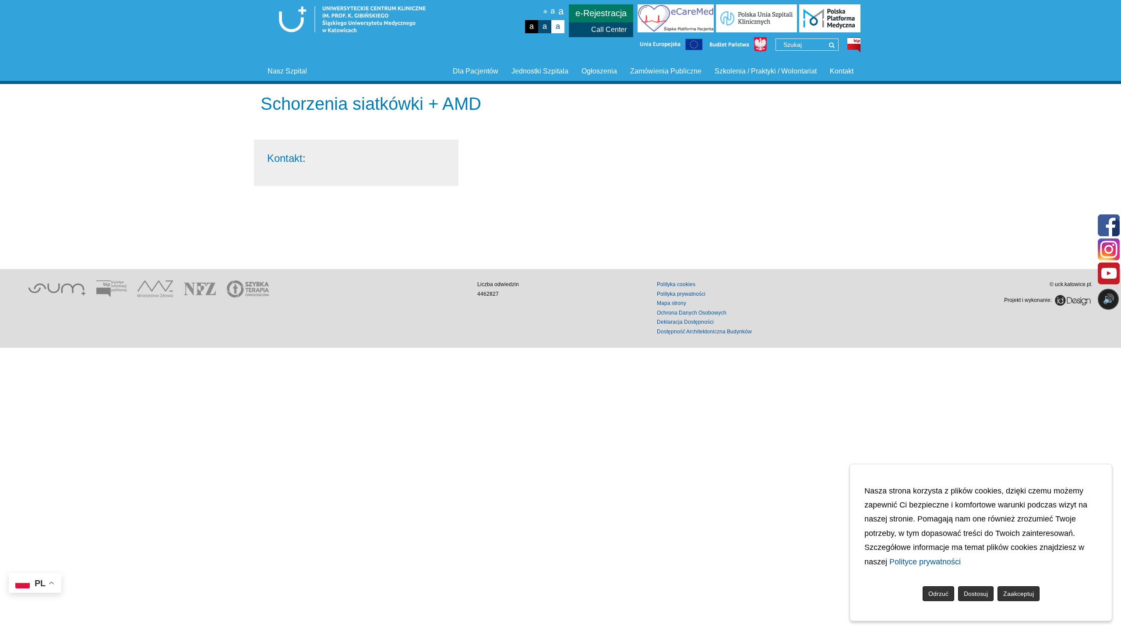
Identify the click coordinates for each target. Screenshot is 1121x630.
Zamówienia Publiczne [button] (666, 71)
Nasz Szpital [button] (287, 71)
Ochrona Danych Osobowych (691, 313)
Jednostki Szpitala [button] (539, 71)
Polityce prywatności (925, 561)
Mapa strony (671, 303)
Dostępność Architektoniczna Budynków (704, 332)
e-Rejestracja (601, 13)
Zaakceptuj (1018, 593)
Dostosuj (976, 593)
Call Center (609, 29)
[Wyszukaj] (831, 45)
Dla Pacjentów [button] (475, 71)
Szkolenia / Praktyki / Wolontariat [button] (766, 71)
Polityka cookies (676, 284)
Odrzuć (938, 593)
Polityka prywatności (681, 294)
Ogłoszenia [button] (599, 71)
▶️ (857, 333)
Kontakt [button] (841, 71)
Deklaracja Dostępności (685, 322)
